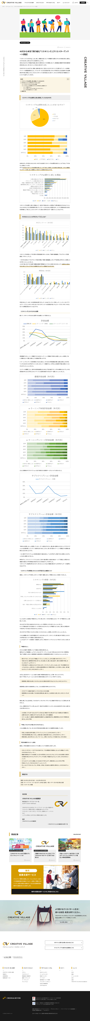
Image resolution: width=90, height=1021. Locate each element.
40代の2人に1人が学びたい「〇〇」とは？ (31, 82)
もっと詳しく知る (64, 922)
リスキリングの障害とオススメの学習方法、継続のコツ (35, 85)
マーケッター (42, 977)
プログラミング (25, 974)
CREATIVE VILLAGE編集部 (31, 798)
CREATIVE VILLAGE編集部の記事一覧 (58, 824)
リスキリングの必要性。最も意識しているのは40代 (33, 81)
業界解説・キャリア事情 (45, 979)
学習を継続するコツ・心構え (31, 89)
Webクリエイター (43, 972)
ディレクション (25, 981)
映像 (72, 974)
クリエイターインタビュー (45, 981)
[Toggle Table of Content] (67, 79)
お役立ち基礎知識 (44, 983)
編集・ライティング (26, 977)
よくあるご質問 (7, 957)
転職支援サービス (6, 977)
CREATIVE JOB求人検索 (8, 972)
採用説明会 (5, 976)
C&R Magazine (43, 985)
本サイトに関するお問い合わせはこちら (64, 942)
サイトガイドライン (18, 957)
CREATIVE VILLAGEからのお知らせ (79, 981)
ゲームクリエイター (44, 974)
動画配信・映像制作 (26, 976)
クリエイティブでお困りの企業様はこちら (64, 947)
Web (73, 972)
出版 (72, 979)
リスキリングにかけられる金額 (30, 84)
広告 (72, 977)
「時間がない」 (29, 87)
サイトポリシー (46, 1010)
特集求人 (5, 974)
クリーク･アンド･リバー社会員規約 (68, 1009)
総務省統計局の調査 (31, 559)
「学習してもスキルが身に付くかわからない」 (34, 88)
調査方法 (24, 91)
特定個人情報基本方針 (36, 1010)
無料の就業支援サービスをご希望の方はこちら (45, 891)
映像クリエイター (43, 976)
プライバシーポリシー (55, 1009)
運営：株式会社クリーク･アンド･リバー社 (40, 1009)
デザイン (24, 972)
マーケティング (25, 979)
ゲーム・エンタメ (75, 976)
